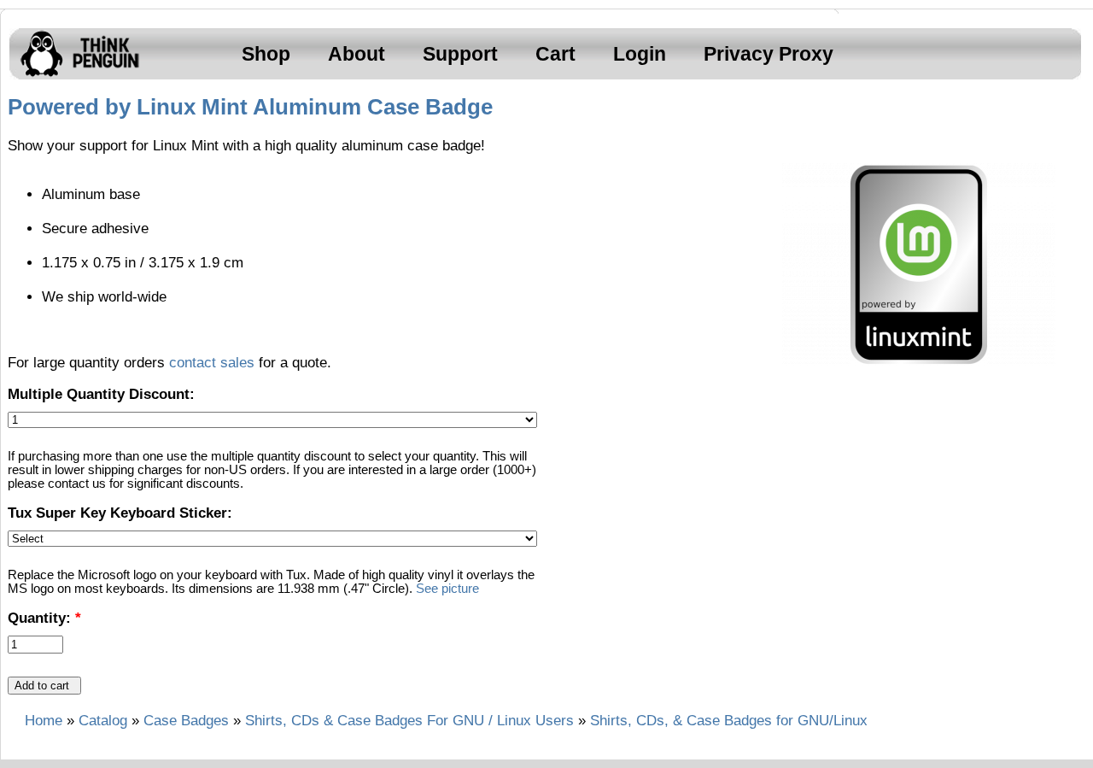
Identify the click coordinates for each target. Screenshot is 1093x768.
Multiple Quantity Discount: (101, 394)
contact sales (211, 363)
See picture (447, 588)
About (356, 54)
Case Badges (186, 720)
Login (639, 54)
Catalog (103, 720)
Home (43, 720)
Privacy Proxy (768, 54)
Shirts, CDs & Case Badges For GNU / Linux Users (409, 720)
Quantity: (44, 618)
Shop (266, 54)
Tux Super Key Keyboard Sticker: (120, 513)
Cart (555, 54)
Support (460, 54)
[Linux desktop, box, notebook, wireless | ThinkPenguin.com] (76, 76)
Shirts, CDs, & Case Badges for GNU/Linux (729, 720)
